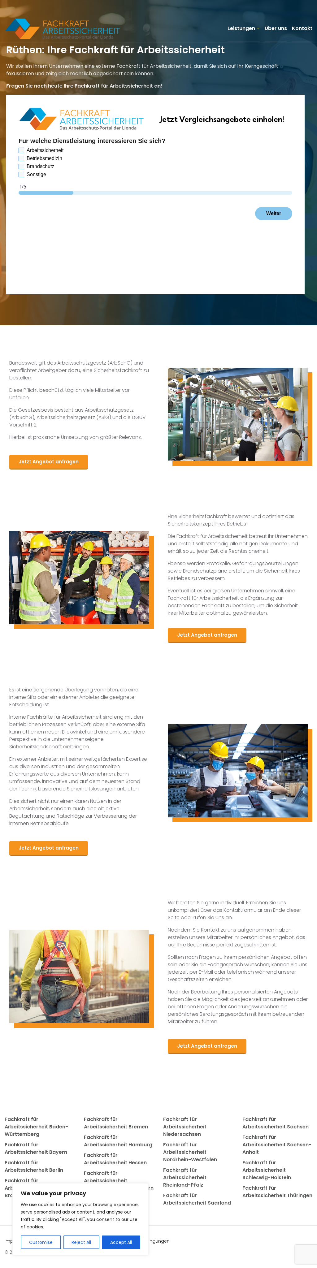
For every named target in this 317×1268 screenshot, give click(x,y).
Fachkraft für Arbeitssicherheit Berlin (34, 1166)
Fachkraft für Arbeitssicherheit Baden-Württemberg (36, 1127)
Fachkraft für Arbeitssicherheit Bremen (116, 1123)
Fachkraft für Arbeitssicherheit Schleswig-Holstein (266, 1170)
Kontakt (302, 28)
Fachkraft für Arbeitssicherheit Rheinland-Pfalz (184, 1177)
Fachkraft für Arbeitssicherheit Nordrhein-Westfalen (190, 1152)
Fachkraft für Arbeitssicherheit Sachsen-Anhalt (276, 1145)
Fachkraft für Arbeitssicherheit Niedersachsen (184, 1127)
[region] (80, 1219)
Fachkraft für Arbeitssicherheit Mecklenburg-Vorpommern (119, 1181)
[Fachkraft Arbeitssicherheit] (66, 29)
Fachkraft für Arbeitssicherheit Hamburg (118, 1141)
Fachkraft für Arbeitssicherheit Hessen (115, 1159)
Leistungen (241, 28)
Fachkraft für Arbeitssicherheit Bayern (36, 1148)
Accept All (121, 1242)
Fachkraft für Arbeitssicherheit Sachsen (275, 1123)
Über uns (276, 28)
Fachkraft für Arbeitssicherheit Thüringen (277, 1191)
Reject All (81, 1242)
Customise (41, 1242)
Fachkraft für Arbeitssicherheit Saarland (197, 1199)
